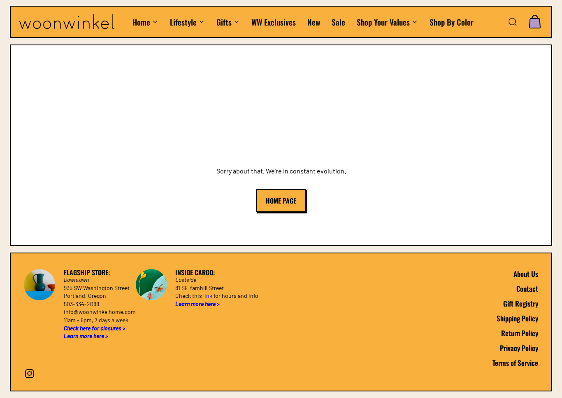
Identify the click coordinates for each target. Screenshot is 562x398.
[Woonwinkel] (71, 22)
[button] (512, 21)
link (207, 295)
